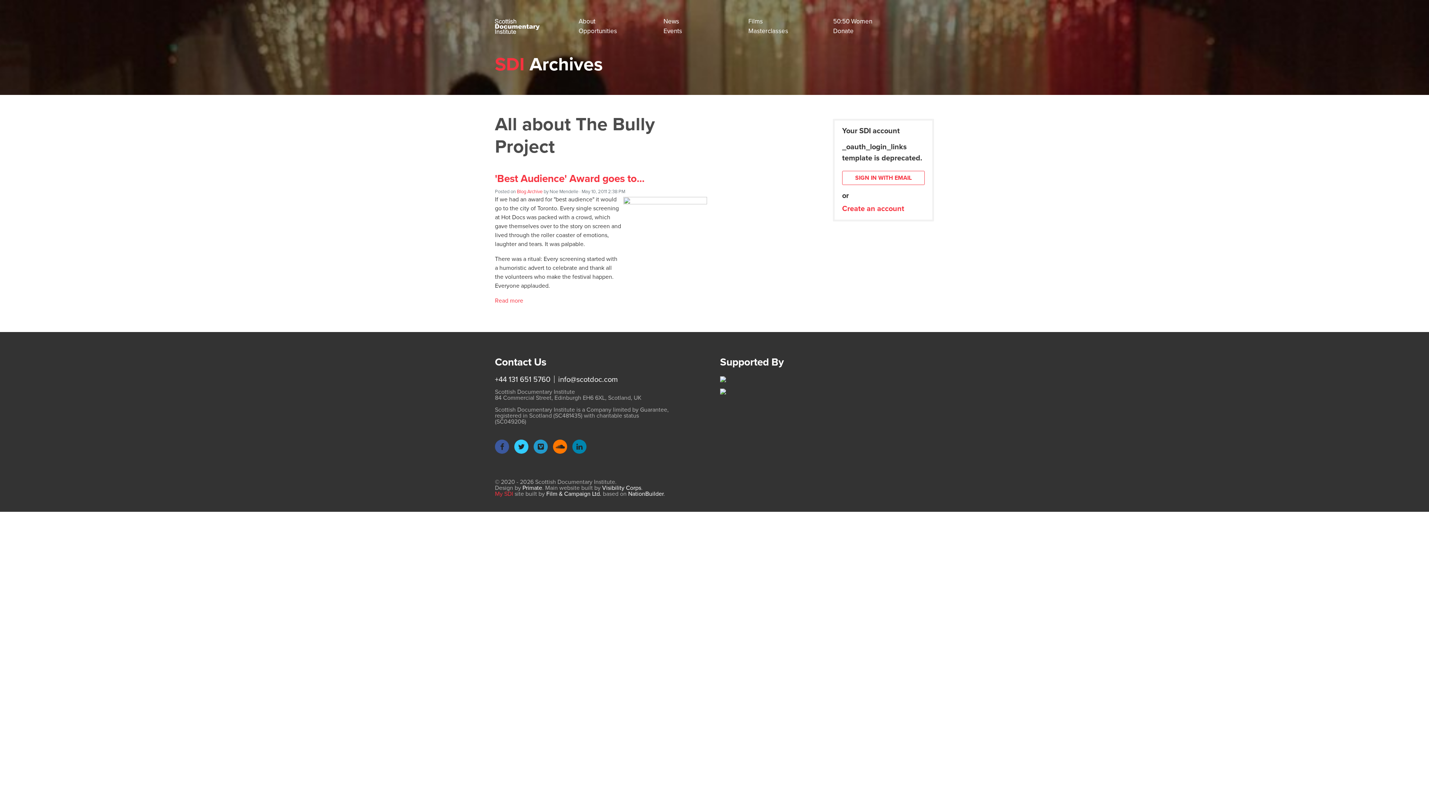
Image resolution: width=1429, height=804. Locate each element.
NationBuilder (646, 493)
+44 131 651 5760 (522, 379)
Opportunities (598, 31)
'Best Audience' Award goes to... (570, 178)
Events (673, 31)
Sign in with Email (883, 177)
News (671, 21)
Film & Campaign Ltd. (573, 493)
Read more (509, 300)
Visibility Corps (621, 488)
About (587, 21)
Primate (532, 488)
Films (755, 21)
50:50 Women (852, 21)
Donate (843, 31)
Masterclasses (768, 31)
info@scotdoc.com (588, 379)
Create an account (873, 208)
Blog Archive (530, 191)
